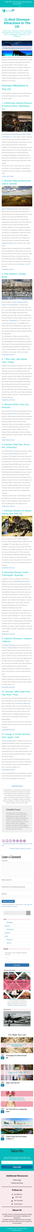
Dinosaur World (11, 413)
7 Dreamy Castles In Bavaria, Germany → (20, 848)
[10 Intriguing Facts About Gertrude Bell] (17, 1049)
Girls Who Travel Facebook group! (17, 1005)
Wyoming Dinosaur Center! (21, 581)
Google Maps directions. (8, 354)
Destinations (28, 31)
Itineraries (7, 932)
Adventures (15, 31)
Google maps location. (8, 176)
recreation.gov (21, 264)
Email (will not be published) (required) (13, 887)
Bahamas (7, 926)
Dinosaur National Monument (10, 209)
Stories (29, 32)
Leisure (25, 32)
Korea (6, 936)
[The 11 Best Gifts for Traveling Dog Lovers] (17, 1103)
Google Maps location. (8, 269)
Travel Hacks (22, 34)
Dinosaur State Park (14, 453)
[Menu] (13, 10)
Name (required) (6, 880)
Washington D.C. (14, 320)
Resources (10, 939)
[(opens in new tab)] (17, 1018)
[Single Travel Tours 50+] (17, 1076)
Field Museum (14, 304)
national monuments (7, 243)
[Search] (28, 913)
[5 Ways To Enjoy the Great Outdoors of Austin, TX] (17, 1130)
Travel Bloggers (13, 34)
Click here (7, 562)
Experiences (18, 32)
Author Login (17, 1180)
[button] (17, 3)
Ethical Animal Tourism (8, 32)
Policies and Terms (17, 1183)
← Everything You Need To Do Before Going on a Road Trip (17, 844)
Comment (4, 860)
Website (4, 894)
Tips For (6, 34)
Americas (21, 31)
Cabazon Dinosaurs (9, 645)
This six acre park (7, 741)
